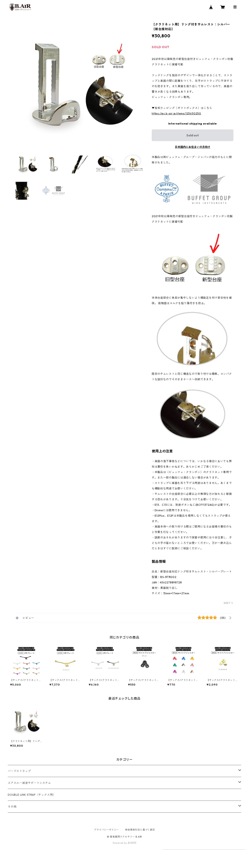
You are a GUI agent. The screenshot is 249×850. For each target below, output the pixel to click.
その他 (12, 806)
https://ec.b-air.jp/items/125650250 (176, 113)
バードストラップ (19, 771)
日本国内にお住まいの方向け (192, 147)
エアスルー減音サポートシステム (29, 783)
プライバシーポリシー (106, 829)
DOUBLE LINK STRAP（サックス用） (32, 794)
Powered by (120, 842)
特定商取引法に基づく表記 (140, 829)
